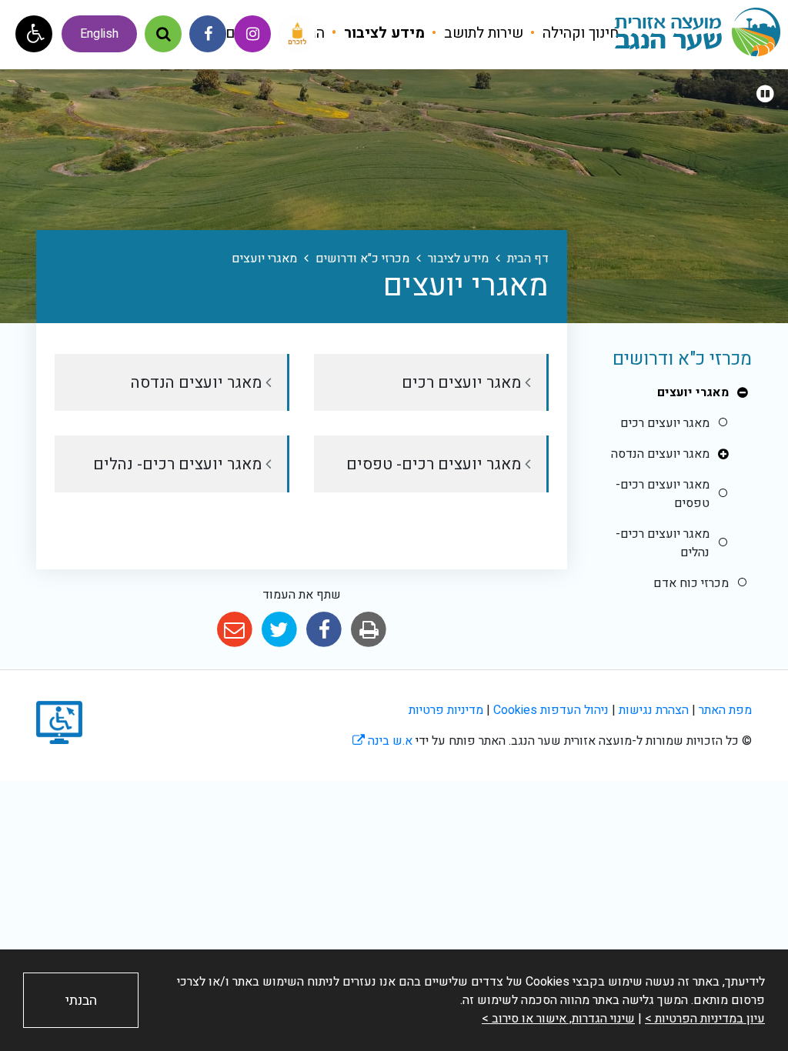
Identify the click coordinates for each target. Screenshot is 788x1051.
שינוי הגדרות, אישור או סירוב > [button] (558, 1018)
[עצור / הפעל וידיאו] (764, 95)
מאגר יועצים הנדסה (660, 454)
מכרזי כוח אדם (691, 583)
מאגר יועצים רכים (665, 423)
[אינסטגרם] (252, 33)
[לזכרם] (297, 33)
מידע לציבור (382, 33)
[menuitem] (572, 33)
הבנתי (81, 1000)
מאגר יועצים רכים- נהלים (663, 543)
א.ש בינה (382, 741)
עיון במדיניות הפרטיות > (705, 1018)
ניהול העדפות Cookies (551, 710)
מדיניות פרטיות (446, 710)
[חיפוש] (163, 33)
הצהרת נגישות (654, 710)
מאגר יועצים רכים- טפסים (663, 493)
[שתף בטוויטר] (279, 629)
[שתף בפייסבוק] (324, 629)
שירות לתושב (481, 33)
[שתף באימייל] (234, 629)
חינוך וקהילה (579, 33)
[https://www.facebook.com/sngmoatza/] (207, 33)
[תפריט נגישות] (33, 33)
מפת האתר (725, 710)
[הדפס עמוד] (369, 629)
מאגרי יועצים (693, 392)
